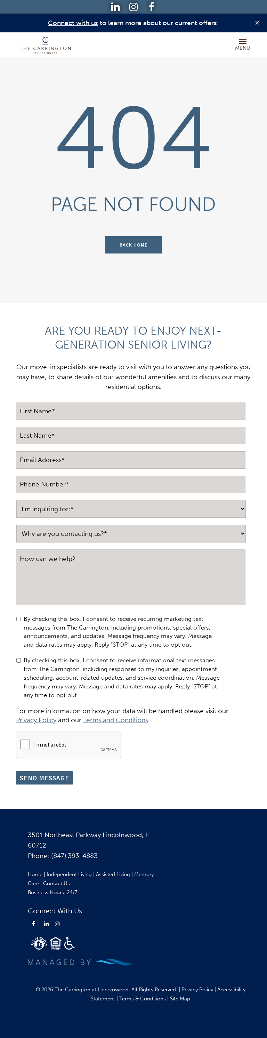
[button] (242, 41)
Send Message (44, 778)
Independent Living (69, 874)
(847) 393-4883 (74, 856)
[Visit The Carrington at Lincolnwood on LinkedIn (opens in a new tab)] (115, 7)
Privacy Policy (197, 989)
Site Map (180, 999)
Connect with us (73, 23)
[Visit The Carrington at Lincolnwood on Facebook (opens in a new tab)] (152, 7)
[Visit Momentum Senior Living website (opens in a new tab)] (80, 962)
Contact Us (56, 883)
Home (35, 874)
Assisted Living (113, 874)
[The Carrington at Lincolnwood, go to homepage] (45, 45)
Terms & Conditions (142, 999)
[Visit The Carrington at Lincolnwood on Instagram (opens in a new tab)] (133, 7)
